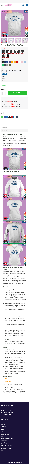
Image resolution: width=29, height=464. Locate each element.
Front (4, 78)
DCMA (2, 430)
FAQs (2, 431)
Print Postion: (4, 76)
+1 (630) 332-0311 (7, 409)
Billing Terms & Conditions (6, 445)
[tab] (14, 127)
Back (4, 80)
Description (4, 127)
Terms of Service (4, 426)
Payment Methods (5, 443)
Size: (3, 68)
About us (3, 423)
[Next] (26, 23)
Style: (3, 48)
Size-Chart (3, 424)
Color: (3, 59)
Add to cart (17, 92)
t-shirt (5, 110)
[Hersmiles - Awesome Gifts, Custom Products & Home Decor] (12, 5)
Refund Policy (5, 130)
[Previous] (3, 23)
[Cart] (27, 5)
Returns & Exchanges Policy (7, 438)
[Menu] (2, 5)
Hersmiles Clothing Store (12, 396)
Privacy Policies (4, 428)
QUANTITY (3, 89)
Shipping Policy (4, 442)
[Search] (23, 5)
